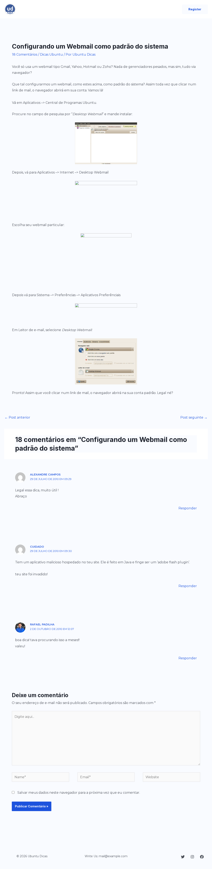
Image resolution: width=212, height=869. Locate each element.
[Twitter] (183, 857)
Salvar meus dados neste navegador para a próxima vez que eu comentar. (78, 793)
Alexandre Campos (45, 474)
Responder (187, 508)
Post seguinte (193, 417)
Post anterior (17, 417)
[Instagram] (192, 857)
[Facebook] (202, 857)
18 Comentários (24, 54)
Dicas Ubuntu (51, 54)
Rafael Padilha (42, 624)
